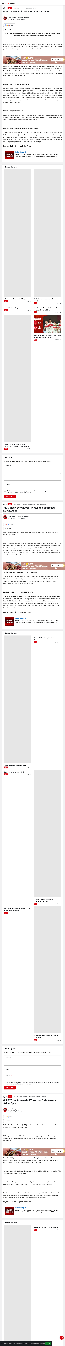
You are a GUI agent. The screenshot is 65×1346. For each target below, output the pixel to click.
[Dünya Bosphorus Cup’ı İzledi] (17, 837)
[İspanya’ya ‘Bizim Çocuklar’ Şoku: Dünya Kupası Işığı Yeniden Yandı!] (47, 382)
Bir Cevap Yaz (10, 457)
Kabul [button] (48, 1343)
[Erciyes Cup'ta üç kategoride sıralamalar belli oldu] (47, 837)
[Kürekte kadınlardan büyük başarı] (17, 236)
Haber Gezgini (12, 17)
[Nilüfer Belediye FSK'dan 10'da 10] (17, 701)
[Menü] (2, 3)
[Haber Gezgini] (10, 3)
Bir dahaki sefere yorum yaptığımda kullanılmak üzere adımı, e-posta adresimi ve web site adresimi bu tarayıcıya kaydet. (33, 491)
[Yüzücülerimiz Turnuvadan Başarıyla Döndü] (47, 236)
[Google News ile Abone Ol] (9, 25)
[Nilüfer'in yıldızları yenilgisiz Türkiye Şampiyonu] (47, 973)
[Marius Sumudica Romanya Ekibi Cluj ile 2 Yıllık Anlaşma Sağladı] (17, 973)
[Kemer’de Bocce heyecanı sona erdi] (17, 309)
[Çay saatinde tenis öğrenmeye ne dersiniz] (47, 701)
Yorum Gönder (10, 496)
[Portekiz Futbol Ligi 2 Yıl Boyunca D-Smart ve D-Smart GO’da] (47, 309)
